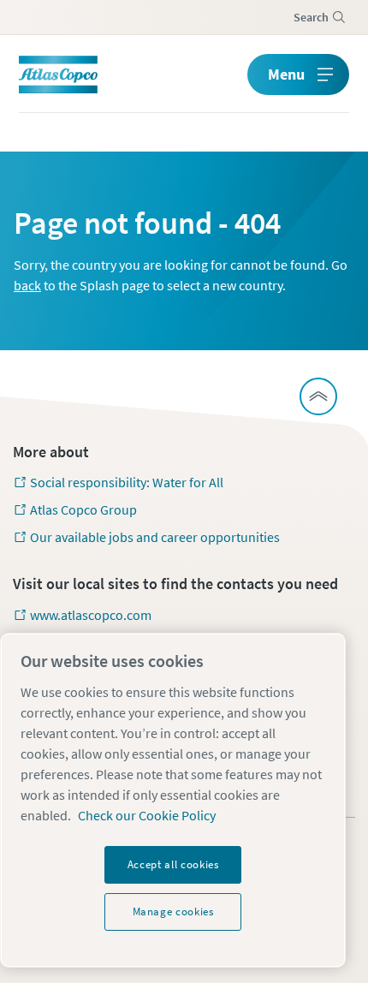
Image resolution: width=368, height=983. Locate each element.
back (27, 285)
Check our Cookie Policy (147, 815)
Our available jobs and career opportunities (155, 536)
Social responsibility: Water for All (126, 482)
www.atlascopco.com (90, 614)
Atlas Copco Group (83, 509)
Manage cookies (173, 911)
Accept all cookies (173, 864)
